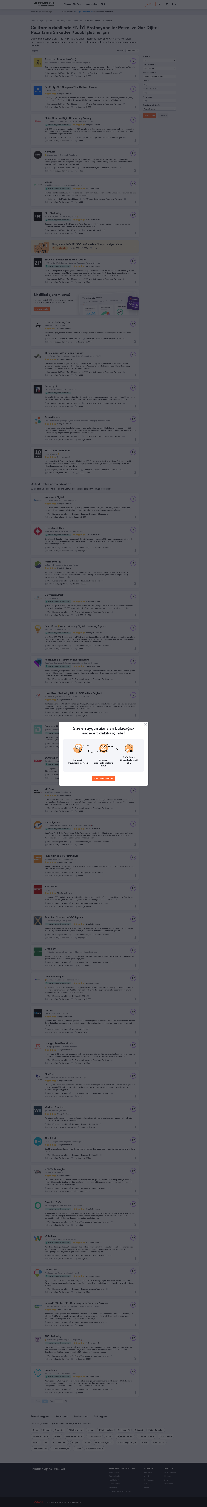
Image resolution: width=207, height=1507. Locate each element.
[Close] (145, 724)
